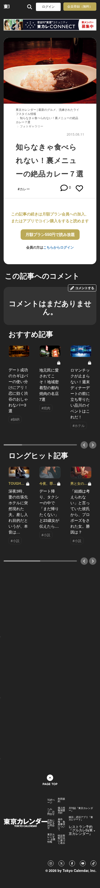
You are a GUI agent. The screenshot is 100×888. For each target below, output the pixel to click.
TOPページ (51, 801)
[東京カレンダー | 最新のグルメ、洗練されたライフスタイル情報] (6, 6)
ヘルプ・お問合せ (51, 811)
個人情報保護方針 (61, 810)
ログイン (48, 7)
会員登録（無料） (79, 6)
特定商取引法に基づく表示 (61, 839)
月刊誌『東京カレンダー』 (81, 809)
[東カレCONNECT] (50, 24)
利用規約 (61, 799)
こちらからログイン (58, 247)
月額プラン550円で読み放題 (50, 234)
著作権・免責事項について (61, 824)
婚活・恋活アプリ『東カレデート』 (81, 818)
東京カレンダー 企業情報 (51, 838)
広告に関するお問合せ (51, 824)
